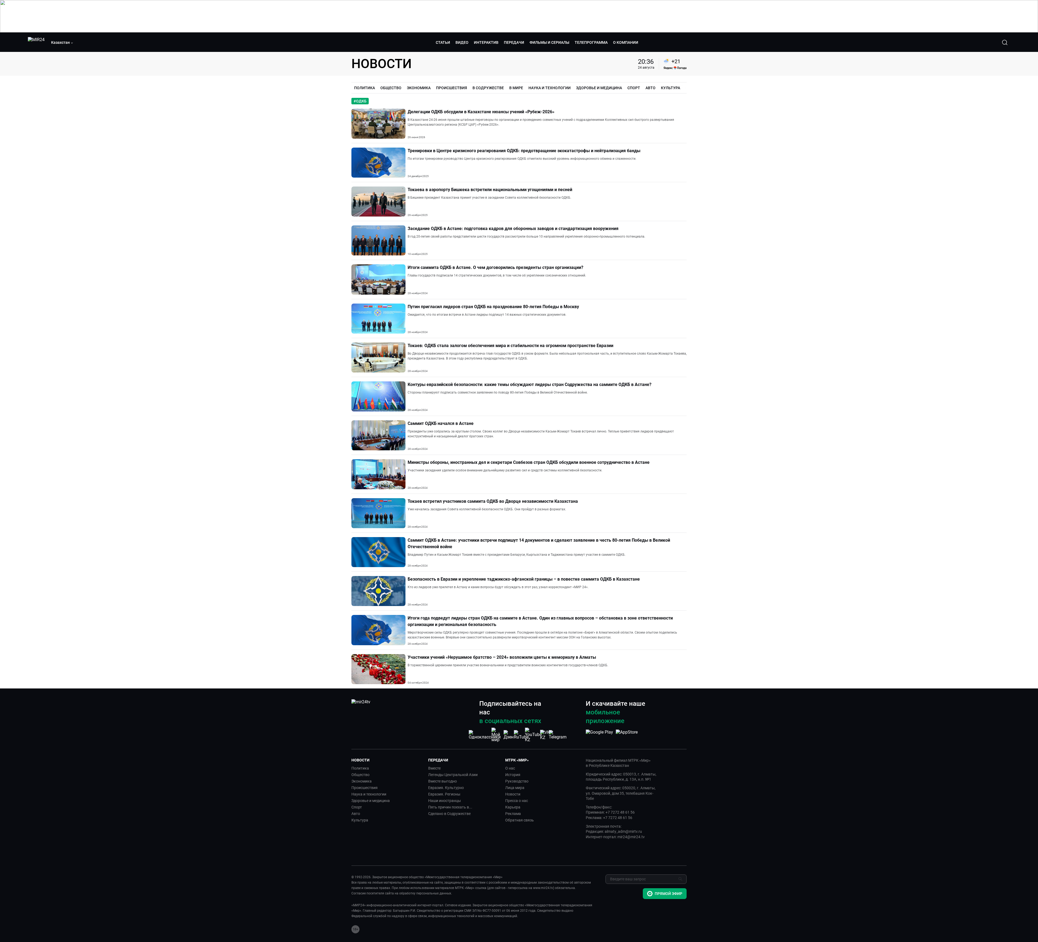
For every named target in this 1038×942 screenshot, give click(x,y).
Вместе (434, 768)
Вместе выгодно (442, 781)
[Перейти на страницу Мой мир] (496, 735)
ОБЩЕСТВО (390, 88)
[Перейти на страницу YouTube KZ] (533, 735)
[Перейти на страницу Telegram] (558, 735)
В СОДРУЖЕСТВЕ (488, 88)
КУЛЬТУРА (670, 88)
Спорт (356, 807)
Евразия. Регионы (444, 794)
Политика (360, 768)
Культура (359, 820)
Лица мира (514, 788)
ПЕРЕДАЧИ (514, 42)
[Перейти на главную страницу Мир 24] (36, 42)
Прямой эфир (668, 893)
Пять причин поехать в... (450, 807)
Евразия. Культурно (446, 788)
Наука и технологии (368, 794)
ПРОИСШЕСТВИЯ (451, 88)
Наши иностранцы (444, 801)
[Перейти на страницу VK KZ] (545, 735)
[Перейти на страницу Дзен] (509, 735)
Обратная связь (519, 820)
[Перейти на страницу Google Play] (599, 735)
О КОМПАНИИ (625, 42)
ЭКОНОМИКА (419, 88)
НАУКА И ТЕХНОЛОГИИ (549, 88)
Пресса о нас (516, 801)
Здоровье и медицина (370, 801)
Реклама (513, 813)
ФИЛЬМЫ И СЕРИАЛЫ (549, 42)
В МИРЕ (516, 88)
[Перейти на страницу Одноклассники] (485, 735)
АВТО (651, 88)
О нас (510, 768)
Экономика (361, 781)
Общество (360, 775)
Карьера (512, 807)
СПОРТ (633, 88)
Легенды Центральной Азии (453, 775)
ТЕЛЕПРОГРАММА (591, 42)
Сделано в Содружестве (449, 813)
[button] (62, 42)
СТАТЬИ (443, 42)
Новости (512, 794)
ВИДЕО (461, 42)
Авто (355, 813)
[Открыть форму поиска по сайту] (1004, 42)
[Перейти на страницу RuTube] (521, 735)
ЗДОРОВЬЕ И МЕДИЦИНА (599, 88)
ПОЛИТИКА (364, 88)
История (512, 775)
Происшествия (364, 788)
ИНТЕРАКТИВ (486, 42)
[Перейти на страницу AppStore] (627, 735)
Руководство (516, 781)
